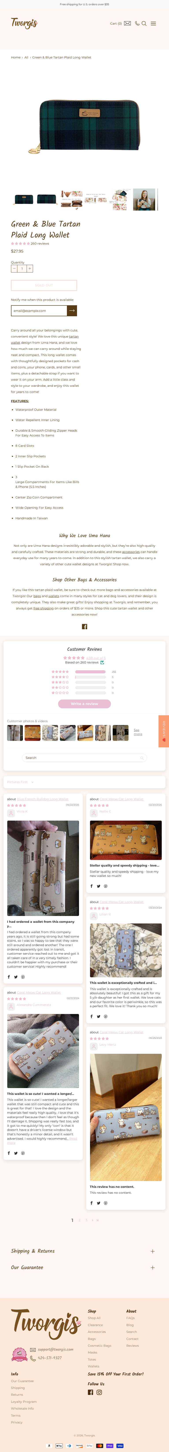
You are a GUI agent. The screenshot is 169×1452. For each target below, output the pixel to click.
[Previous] (22, 126)
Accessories (97, 1332)
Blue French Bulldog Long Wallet (42, 799)
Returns (17, 1395)
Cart (116, 23)
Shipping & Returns (33, 1251)
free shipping (43, 608)
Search (131, 1332)
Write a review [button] (84, 704)
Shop (92, 1311)
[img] (16, 805)
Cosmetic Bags (99, 1346)
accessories (131, 552)
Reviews (132, 1346)
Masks (92, 1352)
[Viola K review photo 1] (43, 868)
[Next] (147, 126)
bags (37, 596)
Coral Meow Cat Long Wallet (121, 799)
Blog (130, 1325)
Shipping (18, 1388)
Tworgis (89, 1435)
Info (14, 1374)
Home (15, 57)
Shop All (94, 1318)
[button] (21, 243)
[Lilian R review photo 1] (126, 950)
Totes (92, 1359)
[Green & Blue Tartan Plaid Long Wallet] (23, 200)
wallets (53, 596)
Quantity (17, 262)
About (131, 1311)
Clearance (95, 1325)
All (26, 57)
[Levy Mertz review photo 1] (126, 1117)
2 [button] (79, 1220)
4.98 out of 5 (96, 658)
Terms (15, 1415)
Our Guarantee (27, 1267)
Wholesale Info (22, 1408)
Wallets (93, 1366)
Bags (92, 1339)
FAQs (130, 1318)
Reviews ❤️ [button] (164, 731)
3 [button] (86, 1220)
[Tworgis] (24, 23)
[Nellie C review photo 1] (126, 840)
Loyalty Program (24, 1402)
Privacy (16, 1422)
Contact (132, 1339)
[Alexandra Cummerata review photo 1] (43, 1051)
